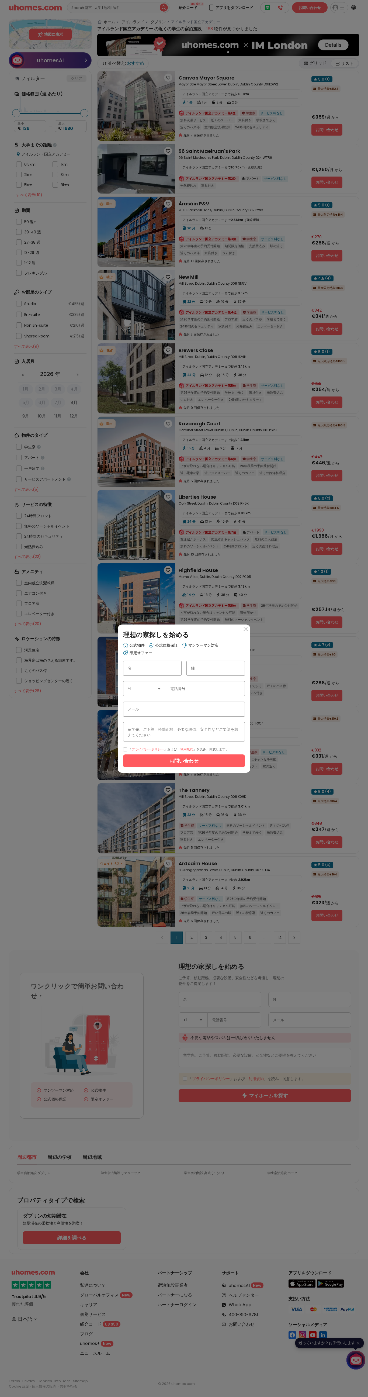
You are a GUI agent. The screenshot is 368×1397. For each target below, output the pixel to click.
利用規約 (186, 749)
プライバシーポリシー (148, 749)
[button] (159, 688)
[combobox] (144, 688)
